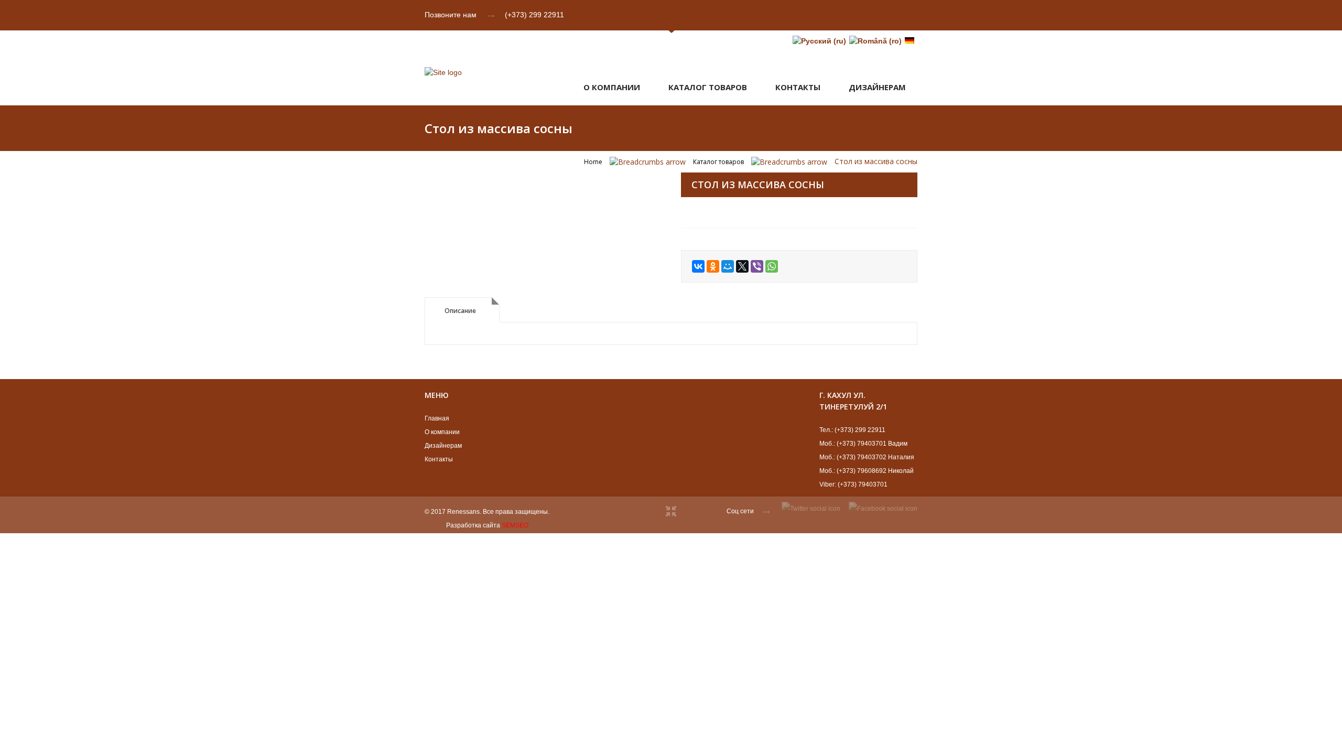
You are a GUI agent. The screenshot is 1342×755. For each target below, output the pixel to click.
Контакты (797, 87)
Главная (437, 418)
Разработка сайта (473, 525)
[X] (742, 266)
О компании (611, 87)
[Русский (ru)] (819, 41)
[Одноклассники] (713, 266)
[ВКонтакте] (698, 266)
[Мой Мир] (727, 266)
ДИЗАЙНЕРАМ (877, 87)
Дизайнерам (443, 445)
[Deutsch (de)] (909, 41)
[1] (543, 173)
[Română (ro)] (875, 41)
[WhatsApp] (771, 266)
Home (593, 161)
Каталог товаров (707, 87)
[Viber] (757, 266)
